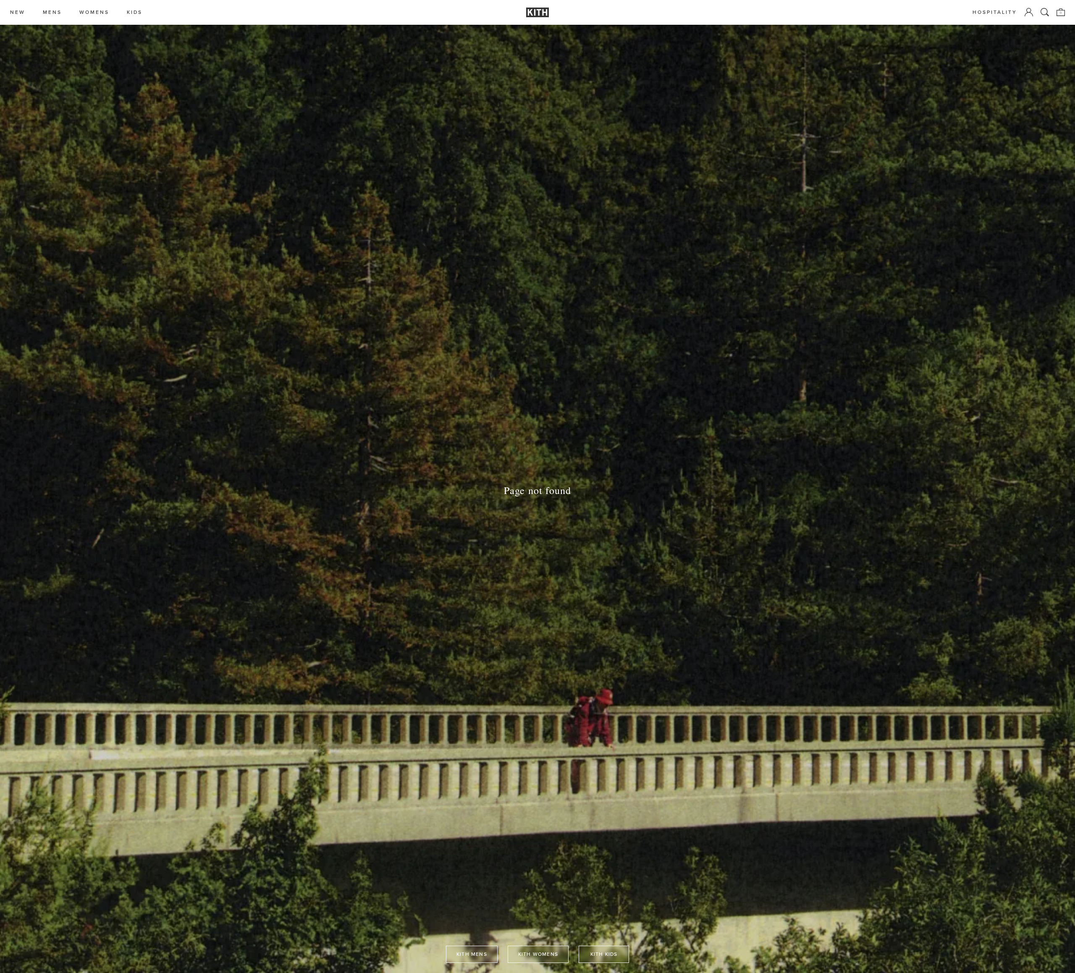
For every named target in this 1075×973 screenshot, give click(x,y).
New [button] (17, 12)
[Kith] (537, 12)
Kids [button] (134, 12)
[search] (1045, 12)
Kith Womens (538, 954)
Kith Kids (604, 954)
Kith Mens (471, 954)
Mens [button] (52, 12)
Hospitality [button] (995, 12)
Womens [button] (94, 12)
